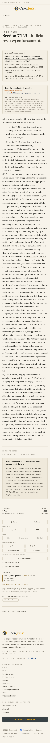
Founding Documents (10, 690)
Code (4, 671)
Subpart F (29, 25)
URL (8, 538)
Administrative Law (10, 600)
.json (13, 611)
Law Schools (7, 683)
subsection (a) (21, 242)
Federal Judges (8, 677)
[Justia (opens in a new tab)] (31, 658)
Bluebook (40, 538)
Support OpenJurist (25, 719)
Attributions (25, 733)
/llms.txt (5, 709)
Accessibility (26, 730)
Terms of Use (38, 733)
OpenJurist (6, 25)
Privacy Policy (7, 737)
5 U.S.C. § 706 (27, 79)
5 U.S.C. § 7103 (15, 79)
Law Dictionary (8, 674)
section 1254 (34, 367)
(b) (32, 242)
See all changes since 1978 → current (15, 584)
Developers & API (9, 706)
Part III (21, 25)
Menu (7, 16)
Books (4, 693)
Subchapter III (11, 27)
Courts (5, 680)
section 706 (31, 256)
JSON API (6, 712)
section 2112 (32, 202)
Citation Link (23, 538)
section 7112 (14, 141)
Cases (4, 668)
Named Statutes (8, 686)
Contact (39, 730)
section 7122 (14, 126)
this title (26, 126)
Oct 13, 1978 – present (12, 576)
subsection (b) (8, 195)
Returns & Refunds (9, 733)
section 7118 (30, 378)
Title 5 (14, 25)
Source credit (10, 580)
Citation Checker (9, 696)
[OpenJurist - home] (25, 8)
